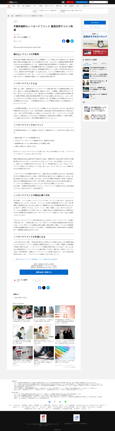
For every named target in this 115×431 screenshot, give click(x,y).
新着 (13, 6)
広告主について (16, 407)
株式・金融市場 (26, 6)
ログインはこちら (95, 26)
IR (41, 405)
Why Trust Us (43, 407)
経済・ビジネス (49, 6)
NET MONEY (77, 408)
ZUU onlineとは (16, 405)
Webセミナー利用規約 (81, 407)
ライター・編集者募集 (70, 405)
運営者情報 (24, 405)
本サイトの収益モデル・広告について (30, 407)
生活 (77, 6)
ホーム (10, 405)
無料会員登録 (95, 22)
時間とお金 (59, 6)
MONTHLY (103, 63)
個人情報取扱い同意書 (67, 408)
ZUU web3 (83, 408)
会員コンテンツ (87, 6)
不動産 (41, 6)
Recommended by (67, 367)
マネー (34, 6)
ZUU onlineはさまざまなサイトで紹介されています (87, 405)
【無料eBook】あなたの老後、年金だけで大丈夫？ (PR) (71, 11)
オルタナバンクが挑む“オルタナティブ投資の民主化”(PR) (44, 11)
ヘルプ (89, 408)
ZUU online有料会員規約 (69, 407)
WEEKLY (95, 63)
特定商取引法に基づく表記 (30, 408)
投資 (18, 6)
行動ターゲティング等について (44, 408)
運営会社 (30, 405)
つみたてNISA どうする (20, 297)
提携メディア (103, 405)
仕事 (65, 6)
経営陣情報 (36, 405)
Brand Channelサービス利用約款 (95, 407)
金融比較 (71, 6)
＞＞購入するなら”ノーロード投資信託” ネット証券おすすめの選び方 (36, 259)
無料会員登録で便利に (82, 2)
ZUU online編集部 (22, 37)
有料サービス (70, 2)
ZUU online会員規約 (57, 407)
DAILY (87, 63)
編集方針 (50, 407)
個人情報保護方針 (57, 408)
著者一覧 (61, 405)
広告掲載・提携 (46, 405)
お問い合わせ (55, 405)
